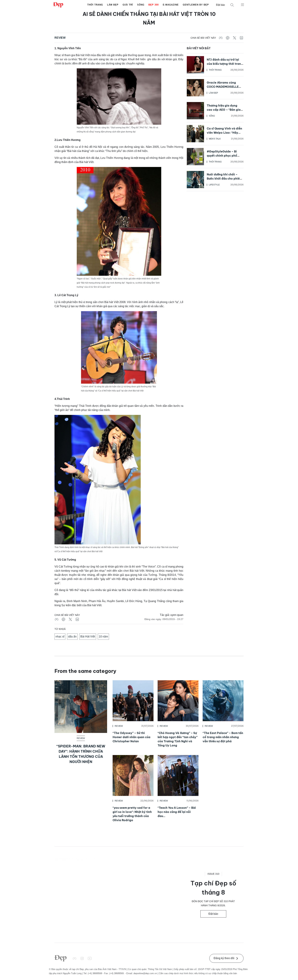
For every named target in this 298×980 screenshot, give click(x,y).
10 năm (103, 636)
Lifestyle (214, 185)
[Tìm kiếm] (232, 5)
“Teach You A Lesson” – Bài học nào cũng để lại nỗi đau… (177, 812)
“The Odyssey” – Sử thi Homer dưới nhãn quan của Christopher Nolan (131, 737)
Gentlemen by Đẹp (196, 4)
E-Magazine (171, 4)
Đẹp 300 (153, 4)
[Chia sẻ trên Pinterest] (228, 38)
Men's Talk (215, 139)
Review (60, 37)
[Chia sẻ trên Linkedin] (241, 38)
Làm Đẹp (112, 4)
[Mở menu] (242, 4)
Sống (140, 4)
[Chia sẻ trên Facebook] (221, 38)
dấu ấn (72, 636)
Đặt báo (220, 4)
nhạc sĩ (60, 636)
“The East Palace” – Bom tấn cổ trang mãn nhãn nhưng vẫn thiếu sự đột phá (223, 737)
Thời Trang (95, 4)
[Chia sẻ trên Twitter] (234, 38)
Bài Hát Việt (87, 636)
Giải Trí (128, 4)
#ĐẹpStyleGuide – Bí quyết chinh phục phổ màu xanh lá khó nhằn (222, 155)
